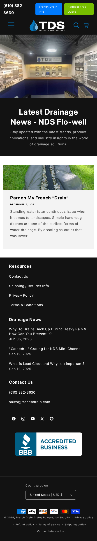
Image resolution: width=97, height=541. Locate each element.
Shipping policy (75, 524)
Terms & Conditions (26, 305)
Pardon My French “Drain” (39, 198)
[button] (76, 25)
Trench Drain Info (48, 9)
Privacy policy (83, 517)
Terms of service (49, 524)
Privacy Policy (21, 295)
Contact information (50, 531)
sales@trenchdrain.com (29, 402)
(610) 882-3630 (22, 392)
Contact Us (18, 276)
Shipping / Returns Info (29, 286)
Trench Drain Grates (29, 517)
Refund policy (25, 524)
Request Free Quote (77, 9)
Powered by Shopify (56, 517)
